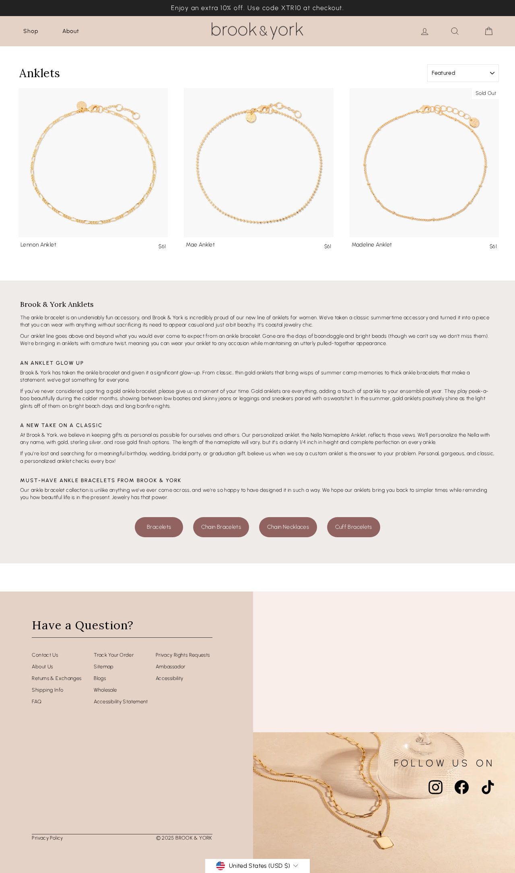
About (70, 31)
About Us (42, 666)
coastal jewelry (283, 325)
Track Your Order (114, 655)
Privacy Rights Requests (183, 655)
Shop (30, 31)
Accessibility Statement (121, 701)
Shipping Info (47, 690)
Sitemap (104, 666)
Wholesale (105, 690)
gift (241, 453)
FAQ (36, 701)
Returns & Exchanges (56, 678)
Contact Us (45, 655)
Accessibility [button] (169, 678)
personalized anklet (275, 435)
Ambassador (170, 666)
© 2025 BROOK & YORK (184, 838)
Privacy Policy (47, 838)
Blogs (100, 678)
